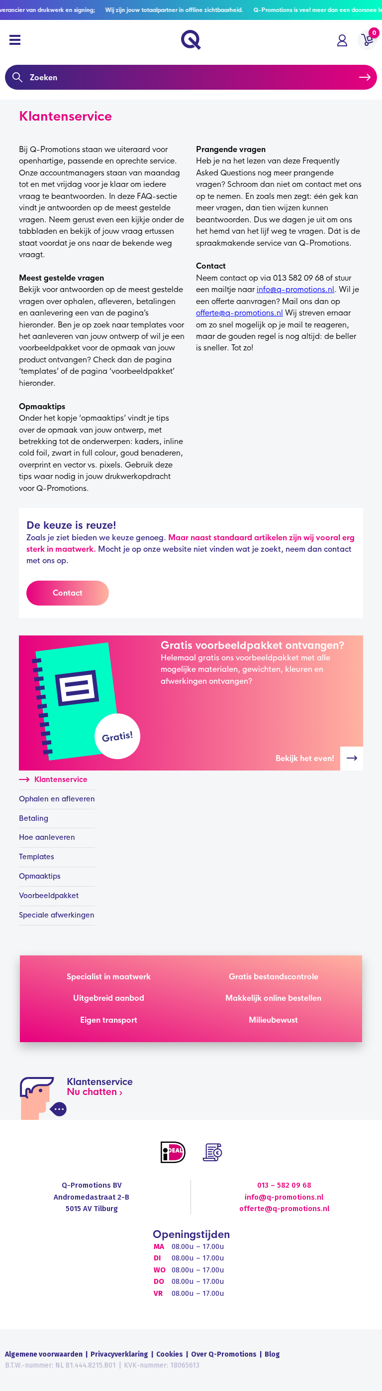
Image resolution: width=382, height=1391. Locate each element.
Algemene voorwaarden (44, 1354)
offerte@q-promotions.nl (239, 312)
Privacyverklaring (119, 1354)
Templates (36, 856)
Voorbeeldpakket (49, 895)
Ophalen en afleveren (57, 798)
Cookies (169, 1354)
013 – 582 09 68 (284, 1185)
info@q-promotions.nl (295, 289)
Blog (272, 1354)
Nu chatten (92, 1091)
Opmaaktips (40, 876)
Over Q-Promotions (224, 1354)
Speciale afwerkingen (57, 915)
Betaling (33, 818)
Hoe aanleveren (47, 837)
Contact (68, 593)
